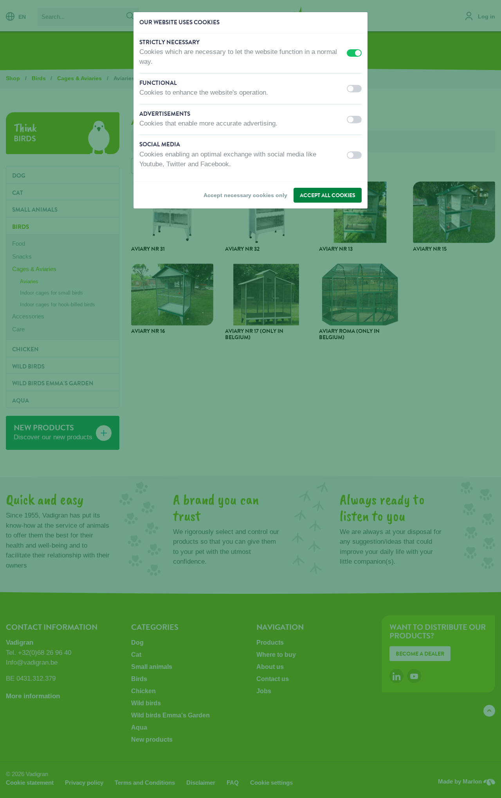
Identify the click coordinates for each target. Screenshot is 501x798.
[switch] (354, 53)
